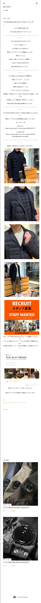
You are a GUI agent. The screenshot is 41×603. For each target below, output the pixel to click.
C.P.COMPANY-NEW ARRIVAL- (16, 507)
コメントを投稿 (11, 511)
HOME (6, 10)
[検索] (37, 3)
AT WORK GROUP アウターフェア (16, 402)
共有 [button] (4, 400)
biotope (6, 7)
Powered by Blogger (22, 597)
